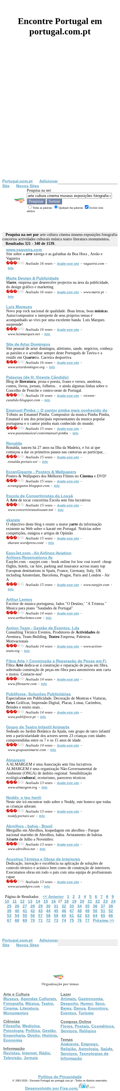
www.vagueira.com (24, 249)
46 (64, 911)
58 (48, 915)
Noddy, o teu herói (23, 797)
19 (74, 901)
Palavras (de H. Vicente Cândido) (37, 377)
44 (48, 911)
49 (87, 911)
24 (113, 901)
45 (56, 911)
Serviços (69, 1031)
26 (17, 906)
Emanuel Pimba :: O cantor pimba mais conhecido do (56, 410)
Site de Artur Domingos (28, 344)
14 (38, 901)
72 (48, 920)
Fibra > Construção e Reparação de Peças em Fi (56, 661)
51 (103, 911)
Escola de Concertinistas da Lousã (39, 496)
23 (105, 901)
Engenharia (14, 1035)
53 (9, 915)
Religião (68, 1049)
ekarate (13, 520)
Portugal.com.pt (17, 181)
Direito (33, 1035)
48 (79, 911)
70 (32, 920)
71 (40, 920)
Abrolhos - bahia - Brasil (29, 826)
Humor (86, 1003)
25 (9, 906)
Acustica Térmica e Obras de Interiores (43, 859)
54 (17, 915)
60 (64, 915)
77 (87, 920)
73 (56, 920)
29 (40, 906)
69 (25, 920)
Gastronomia (90, 998)
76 (79, 920)
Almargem (15, 760)
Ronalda (14, 443)
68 (17, 920)
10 (7, 901)
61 (71, 915)
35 (87, 906)
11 (15, 901)
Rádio (44, 1053)
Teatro (47, 1003)
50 (95, 911)
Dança (80, 1008)
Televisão (12, 1057)
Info (11, 268)
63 (87, 915)
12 (22, 901)
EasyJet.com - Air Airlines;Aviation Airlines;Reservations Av (38, 555)
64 (95, 915)
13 (30, 901)
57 (40, 915)
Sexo (100, 1003)
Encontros (98, 1008)
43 (40, 911)
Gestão (49, 1030)
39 (9, 911)
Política (33, 1030)
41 (25, 911)
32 (64, 906)
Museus (10, 998)
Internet (29, 1053)
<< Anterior (53, 896)
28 (32, 906)
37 (103, 906)
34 (79, 906)
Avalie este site (68, 263)
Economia (12, 1040)
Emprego (89, 1044)
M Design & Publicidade (32, 278)
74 (64, 920)
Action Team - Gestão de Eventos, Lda (42, 628)
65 (103, 915)
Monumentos (15, 1013)
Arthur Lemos (19, 599)
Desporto (69, 1003)
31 (56, 906)
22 (97, 901)
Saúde (106, 1049)
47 (71, 911)
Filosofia (11, 1026)
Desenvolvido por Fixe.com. (51, 1088)
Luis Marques (19, 306)
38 (111, 906)
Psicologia (13, 1030)
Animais (68, 998)
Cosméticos (102, 1026)
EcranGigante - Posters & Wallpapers (41, 472)
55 (25, 915)
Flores (67, 1026)
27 (25, 906)
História (49, 1035)
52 (111, 911)
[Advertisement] (60, 116)
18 (66, 901)
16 (53, 901)
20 (82, 901)
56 (32, 915)
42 (32, 911)
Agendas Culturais (38, 998)
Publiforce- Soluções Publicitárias (38, 694)
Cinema (10, 1008)
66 (111, 915)
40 (17, 911)
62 (79, 915)
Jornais (31, 1057)
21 (90, 901)
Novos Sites (27, 186)
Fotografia (13, 1003)
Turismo (86, 1013)
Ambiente (70, 1044)
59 (56, 915)
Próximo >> (103, 920)
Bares (66, 1008)
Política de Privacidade (60, 1076)
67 (9, 920)
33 (71, 906)
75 (71, 920)
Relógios (87, 1031)
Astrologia (88, 1049)
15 (46, 901)
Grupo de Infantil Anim (37, 727)
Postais (82, 1026)
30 (48, 906)
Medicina (31, 1026)
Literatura (29, 1008)
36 (95, 906)
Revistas (11, 1053)
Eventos (68, 1013)
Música (32, 1003)
